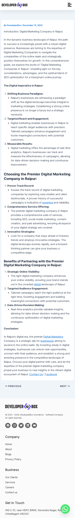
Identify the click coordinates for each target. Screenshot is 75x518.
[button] (69, 5)
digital (37, 284)
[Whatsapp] (65, 509)
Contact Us (36, 374)
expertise (47, 202)
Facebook (51, 374)
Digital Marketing (53, 336)
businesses (47, 340)
